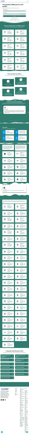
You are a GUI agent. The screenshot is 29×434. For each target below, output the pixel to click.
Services (16, 390)
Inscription (18, 19)
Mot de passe (4, 12)
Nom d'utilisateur (5, 9)
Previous (1, 112)
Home (16, 389)
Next (27, 112)
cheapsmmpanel (22, 421)
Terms (16, 392)
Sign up (16, 391)
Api (15, 393)
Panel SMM (21, 424)
